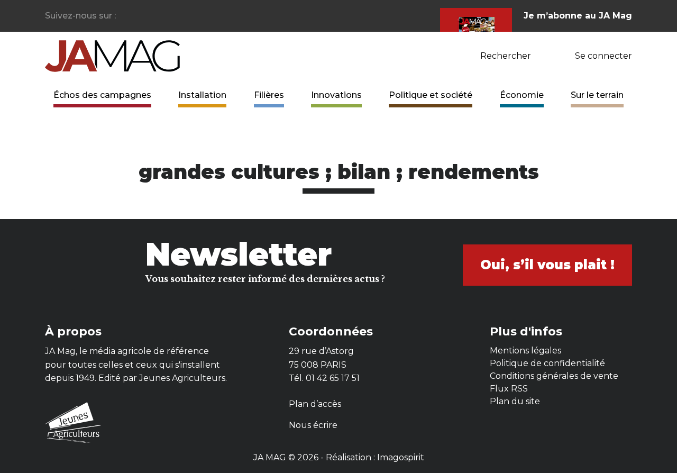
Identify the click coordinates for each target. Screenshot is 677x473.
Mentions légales (525, 350)
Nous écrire (313, 425)
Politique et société (430, 95)
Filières (269, 95)
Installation (202, 95)
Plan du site (515, 401)
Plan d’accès (315, 404)
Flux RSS (509, 389)
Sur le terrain (597, 95)
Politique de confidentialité (547, 363)
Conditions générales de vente (554, 376)
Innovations (336, 95)
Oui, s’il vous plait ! (547, 264)
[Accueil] (112, 55)
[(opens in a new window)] (124, 16)
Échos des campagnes (102, 95)
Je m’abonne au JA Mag (578, 16)
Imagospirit (400, 457)
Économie (522, 95)
